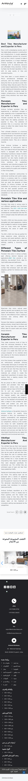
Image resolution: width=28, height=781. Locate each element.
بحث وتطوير (17, 672)
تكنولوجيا (16, 669)
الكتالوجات (6, 666)
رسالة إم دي (6, 682)
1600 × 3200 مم (8, 738)
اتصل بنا (5, 685)
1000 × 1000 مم (8, 708)
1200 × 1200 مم (8, 716)
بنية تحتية (16, 663)
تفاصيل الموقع (17, 15)
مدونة (15, 678)
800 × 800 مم (8, 702)
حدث (15, 682)
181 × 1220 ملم (8, 746)
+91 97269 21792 (14, 609)
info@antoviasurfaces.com (14, 633)
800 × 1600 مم (8, 705)
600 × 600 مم (8, 696)
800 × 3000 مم (8, 732)
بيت (8, 15)
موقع (12, 15)
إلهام (15, 675)
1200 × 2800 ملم (8, 725)
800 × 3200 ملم (8, 735)
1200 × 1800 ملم (8, 719)
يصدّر (4, 669)
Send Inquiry (26, 389)
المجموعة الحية (7, 672)
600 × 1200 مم (8, 699)
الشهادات (5, 678)
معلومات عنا (6, 663)
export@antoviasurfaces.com (14, 629)
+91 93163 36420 (14, 613)
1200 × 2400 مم (8, 722)
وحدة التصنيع (17, 666)
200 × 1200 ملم (8, 752)
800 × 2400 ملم (8, 729)
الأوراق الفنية (6, 675)
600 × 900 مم (8, 762)
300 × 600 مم (8, 693)
